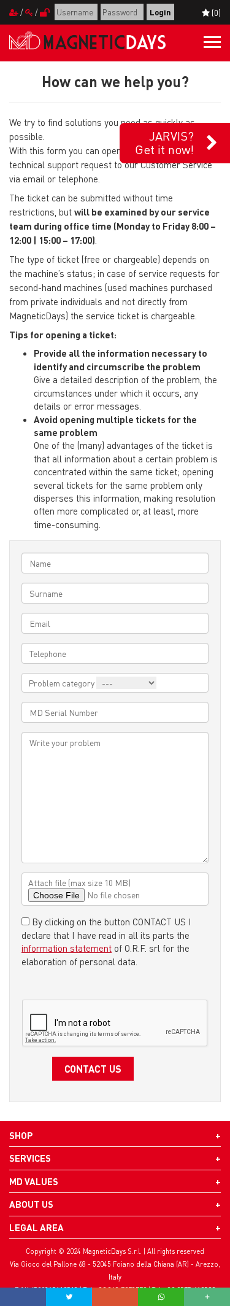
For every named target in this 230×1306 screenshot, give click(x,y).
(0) (215, 12)
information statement (66, 948)
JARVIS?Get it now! (164, 142)
